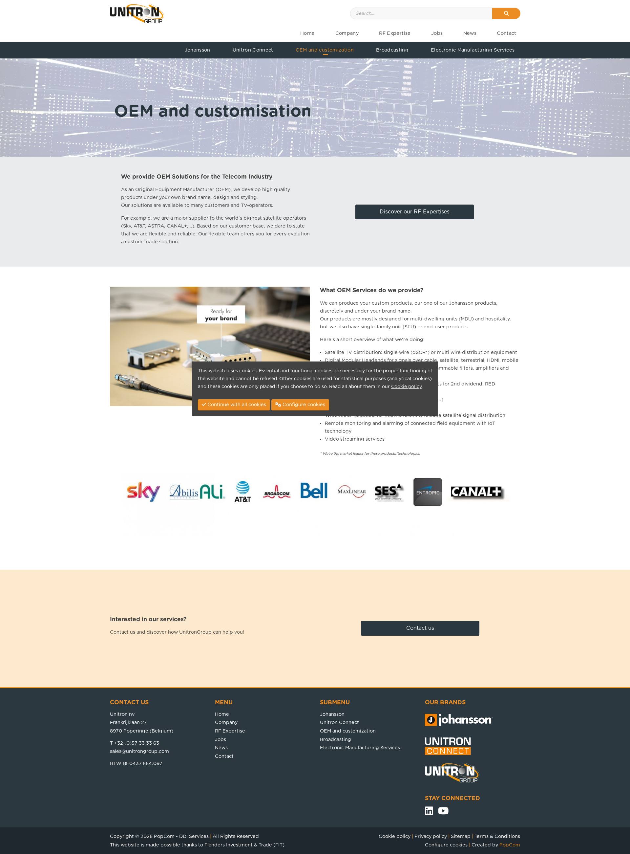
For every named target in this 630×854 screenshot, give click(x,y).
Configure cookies (446, 845)
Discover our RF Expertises (415, 211)
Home (307, 33)
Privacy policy (430, 836)
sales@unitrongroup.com (139, 751)
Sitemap (461, 836)
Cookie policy (394, 836)
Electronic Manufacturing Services (472, 50)
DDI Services (194, 836)
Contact (506, 33)
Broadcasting (392, 50)
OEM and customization (325, 50)
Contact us (420, 628)
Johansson (197, 50)
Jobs (437, 33)
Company (347, 33)
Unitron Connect (253, 50)
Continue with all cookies (236, 404)
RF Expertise (394, 33)
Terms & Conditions (497, 836)
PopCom (164, 836)
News (469, 33)
